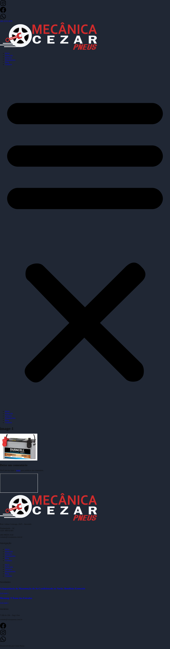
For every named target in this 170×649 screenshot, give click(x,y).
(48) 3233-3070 (6, 21)
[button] (85, 238)
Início (7, 53)
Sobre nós (9, 55)
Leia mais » (4, 593)
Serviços (8, 58)
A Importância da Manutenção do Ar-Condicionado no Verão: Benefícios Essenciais (42, 588)
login (18, 470)
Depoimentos (10, 60)
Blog (7, 62)
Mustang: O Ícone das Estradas (16, 598)
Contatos (8, 64)
